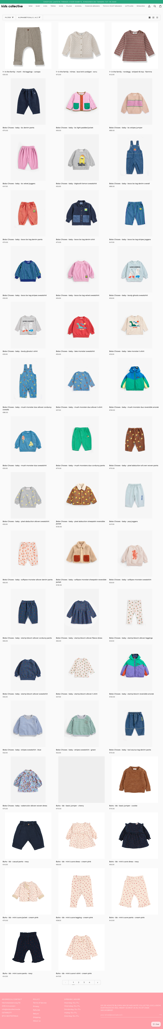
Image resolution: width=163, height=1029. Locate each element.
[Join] (159, 1014)
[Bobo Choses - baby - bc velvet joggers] (28, 157)
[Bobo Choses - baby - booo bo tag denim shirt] (81, 213)
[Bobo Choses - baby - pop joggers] (134, 495)
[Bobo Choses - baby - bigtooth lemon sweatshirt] (81, 157)
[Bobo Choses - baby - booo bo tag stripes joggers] (134, 213)
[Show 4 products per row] (157, 17)
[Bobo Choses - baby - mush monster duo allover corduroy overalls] (28, 381)
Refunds (36, 1010)
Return (36, 1014)
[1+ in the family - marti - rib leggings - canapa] (28, 45)
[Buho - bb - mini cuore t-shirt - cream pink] (81, 947)
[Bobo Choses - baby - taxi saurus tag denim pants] (134, 723)
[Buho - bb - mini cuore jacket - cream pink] (28, 891)
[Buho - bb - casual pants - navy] (28, 835)
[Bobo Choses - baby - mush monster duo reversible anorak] (134, 381)
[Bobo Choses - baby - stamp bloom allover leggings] (134, 612)
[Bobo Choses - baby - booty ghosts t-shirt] (28, 325)
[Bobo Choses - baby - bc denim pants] (28, 101)
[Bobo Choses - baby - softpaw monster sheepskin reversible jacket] (81, 553)
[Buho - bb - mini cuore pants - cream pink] (134, 891)
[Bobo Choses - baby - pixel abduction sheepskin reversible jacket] (81, 495)
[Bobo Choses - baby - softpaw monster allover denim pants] (28, 553)
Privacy (36, 1006)
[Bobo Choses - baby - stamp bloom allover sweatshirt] (28, 668)
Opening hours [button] (72, 999)
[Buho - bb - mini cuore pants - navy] (28, 947)
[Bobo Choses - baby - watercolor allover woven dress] (28, 779)
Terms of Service (39, 1003)
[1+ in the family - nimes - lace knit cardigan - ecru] (81, 45)
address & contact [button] (12, 999)
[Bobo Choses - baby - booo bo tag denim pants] (28, 213)
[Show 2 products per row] (150, 17)
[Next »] (97, 982)
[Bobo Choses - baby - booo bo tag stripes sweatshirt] (28, 269)
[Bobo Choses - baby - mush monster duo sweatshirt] (28, 439)
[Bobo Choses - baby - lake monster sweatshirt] (81, 325)
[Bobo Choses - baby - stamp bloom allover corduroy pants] (28, 612)
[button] (38, 6)
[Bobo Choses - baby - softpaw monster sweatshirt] (134, 553)
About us (36, 1021)
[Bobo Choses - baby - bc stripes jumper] (134, 101)
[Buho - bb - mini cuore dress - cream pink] (81, 835)
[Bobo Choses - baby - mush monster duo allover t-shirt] (81, 381)
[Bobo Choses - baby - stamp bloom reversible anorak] (134, 668)
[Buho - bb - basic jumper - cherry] (81, 779)
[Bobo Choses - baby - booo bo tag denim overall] (134, 157)
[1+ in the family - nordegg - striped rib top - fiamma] (134, 45)
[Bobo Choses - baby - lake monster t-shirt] (134, 325)
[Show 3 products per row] (153, 17)
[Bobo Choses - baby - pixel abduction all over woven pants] (134, 439)
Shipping (36, 1017)
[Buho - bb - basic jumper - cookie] (134, 779)
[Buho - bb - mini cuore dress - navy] (134, 835)
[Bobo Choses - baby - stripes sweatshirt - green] (81, 723)
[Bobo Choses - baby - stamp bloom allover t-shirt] (81, 668)
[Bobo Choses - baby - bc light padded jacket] (81, 101)
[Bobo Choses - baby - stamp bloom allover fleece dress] (81, 612)
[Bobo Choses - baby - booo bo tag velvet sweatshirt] (81, 269)
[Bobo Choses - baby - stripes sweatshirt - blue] (28, 723)
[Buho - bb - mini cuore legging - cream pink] (81, 891)
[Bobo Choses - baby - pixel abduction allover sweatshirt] (28, 495)
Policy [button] (36, 999)
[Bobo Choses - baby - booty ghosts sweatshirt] (134, 269)
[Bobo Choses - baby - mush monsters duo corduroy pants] (81, 439)
